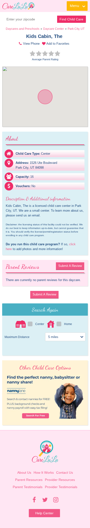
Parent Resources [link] (28, 480)
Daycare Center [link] (53, 29)
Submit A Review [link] (70, 266)
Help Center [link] (44, 513)
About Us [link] (24, 472)
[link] (18, 6)
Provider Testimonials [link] (61, 487)
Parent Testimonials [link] (27, 487)
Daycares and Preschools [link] (22, 29)
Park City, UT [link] (76, 29)
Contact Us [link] (64, 472)
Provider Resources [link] (60, 480)
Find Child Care (71, 19)
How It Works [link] (44, 472)
